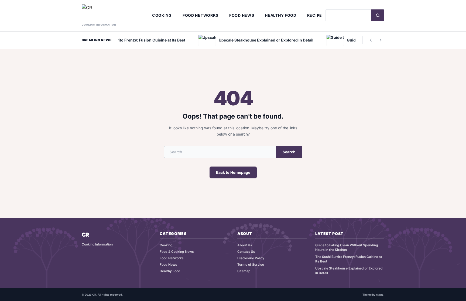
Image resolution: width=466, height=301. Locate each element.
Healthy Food (280, 15)
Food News (241, 15)
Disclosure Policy (250, 258)
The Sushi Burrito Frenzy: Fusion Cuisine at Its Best (348, 259)
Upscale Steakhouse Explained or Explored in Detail (349, 270)
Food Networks (200, 15)
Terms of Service (250, 264)
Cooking (162, 15)
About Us (244, 245)
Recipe (314, 15)
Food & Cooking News (177, 252)
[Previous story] (371, 40)
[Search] (377, 15)
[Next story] (380, 40)
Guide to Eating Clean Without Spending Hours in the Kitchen (346, 247)
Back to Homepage (233, 172)
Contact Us (246, 252)
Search (289, 152)
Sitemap (244, 271)
